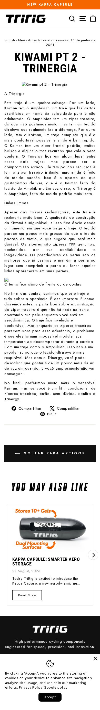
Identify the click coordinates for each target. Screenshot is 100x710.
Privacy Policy (31, 687)
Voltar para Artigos (53, 453)
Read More (27, 596)
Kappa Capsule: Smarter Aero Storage (46, 561)
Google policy (56, 687)
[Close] (95, 658)
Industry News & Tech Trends (28, 40)
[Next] (93, 555)
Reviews (62, 40)
